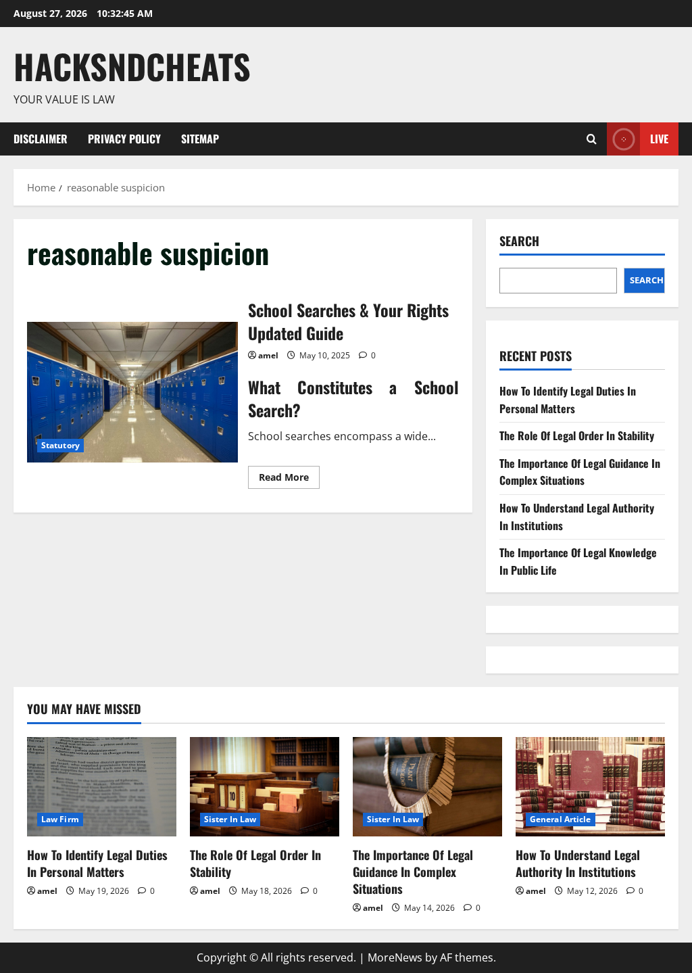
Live (659, 138)
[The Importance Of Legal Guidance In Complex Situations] (427, 786)
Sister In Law (230, 819)
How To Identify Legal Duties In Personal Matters (567, 400)
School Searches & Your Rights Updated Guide (132, 392)
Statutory (60, 445)
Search (519, 241)
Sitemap (200, 138)
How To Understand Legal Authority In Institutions (578, 863)
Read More (289, 479)
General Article (560, 819)
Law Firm (60, 819)
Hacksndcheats (132, 66)
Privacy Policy (124, 138)
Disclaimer (41, 138)
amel (268, 355)
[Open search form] (592, 139)
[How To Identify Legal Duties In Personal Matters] (101, 786)
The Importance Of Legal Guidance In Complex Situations (579, 472)
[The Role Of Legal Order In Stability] (264, 786)
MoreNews (395, 957)
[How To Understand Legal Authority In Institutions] (590, 786)
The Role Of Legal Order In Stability (576, 435)
